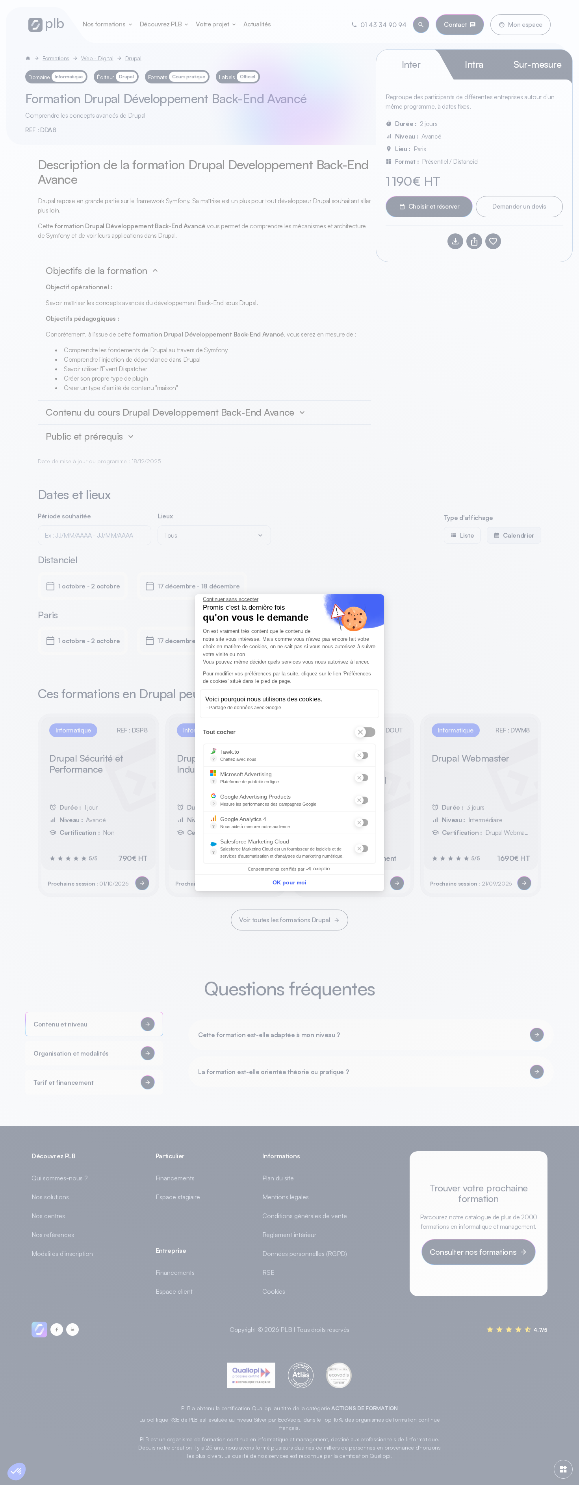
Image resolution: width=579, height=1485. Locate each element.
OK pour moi (289, 882)
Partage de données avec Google (245, 707)
